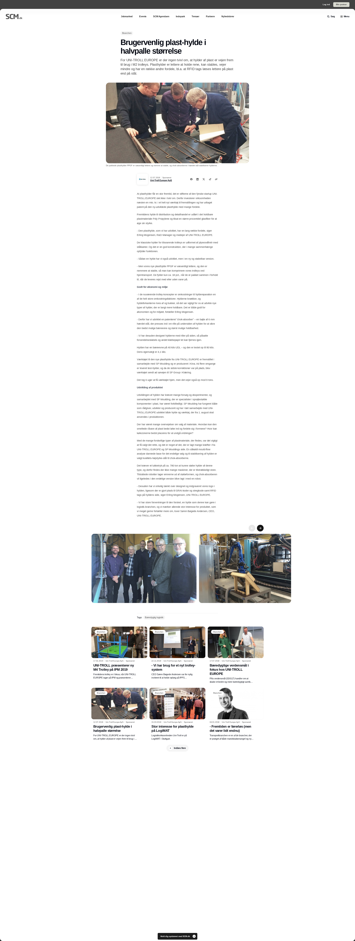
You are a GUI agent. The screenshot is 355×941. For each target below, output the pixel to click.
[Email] (210, 179)
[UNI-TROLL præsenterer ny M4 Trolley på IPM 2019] (119, 653)
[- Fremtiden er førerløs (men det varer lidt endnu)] (236, 714)
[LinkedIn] (197, 179)
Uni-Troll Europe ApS (161, 180)
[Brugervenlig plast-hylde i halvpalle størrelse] (119, 714)
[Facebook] (191, 179)
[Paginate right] (260, 528)
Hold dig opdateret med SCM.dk (175, 936)
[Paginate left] (252, 528)
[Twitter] (204, 179)
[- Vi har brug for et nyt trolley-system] (177, 653)
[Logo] (14, 16)
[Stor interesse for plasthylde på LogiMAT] (177, 714)
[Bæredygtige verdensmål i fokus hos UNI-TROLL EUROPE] (236, 655)
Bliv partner (341, 4)
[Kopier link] (216, 179)
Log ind (326, 4)
